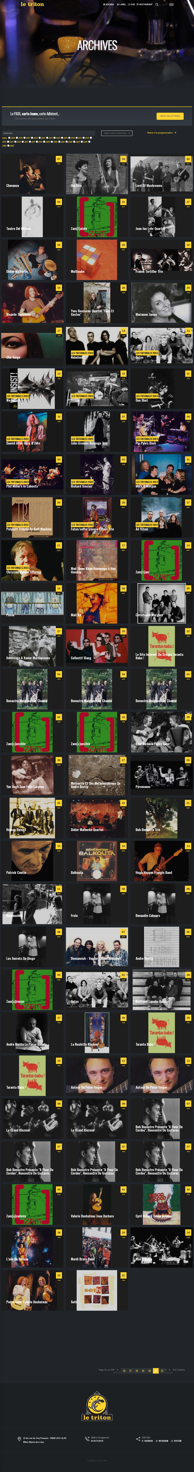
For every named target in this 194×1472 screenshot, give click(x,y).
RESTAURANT (145, 4)
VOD (132, 4)
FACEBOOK (148, 1440)
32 (162, 1371)
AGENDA (109, 4)
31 (156, 1371)
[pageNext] (167, 1373)
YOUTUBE (178, 1440)
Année (4, 137)
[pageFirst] (115, 1373)
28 (136, 1371)
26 (124, 1371)
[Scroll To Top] (188, 1468)
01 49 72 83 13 (97, 1440)
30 (149, 1371)
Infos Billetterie (170, 116)
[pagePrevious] (119, 1373)
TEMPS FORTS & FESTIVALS (115, 133)
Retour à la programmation (160, 133)
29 (143, 1371)
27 (130, 1371)
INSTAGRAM (163, 1440)
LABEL (122, 4)
